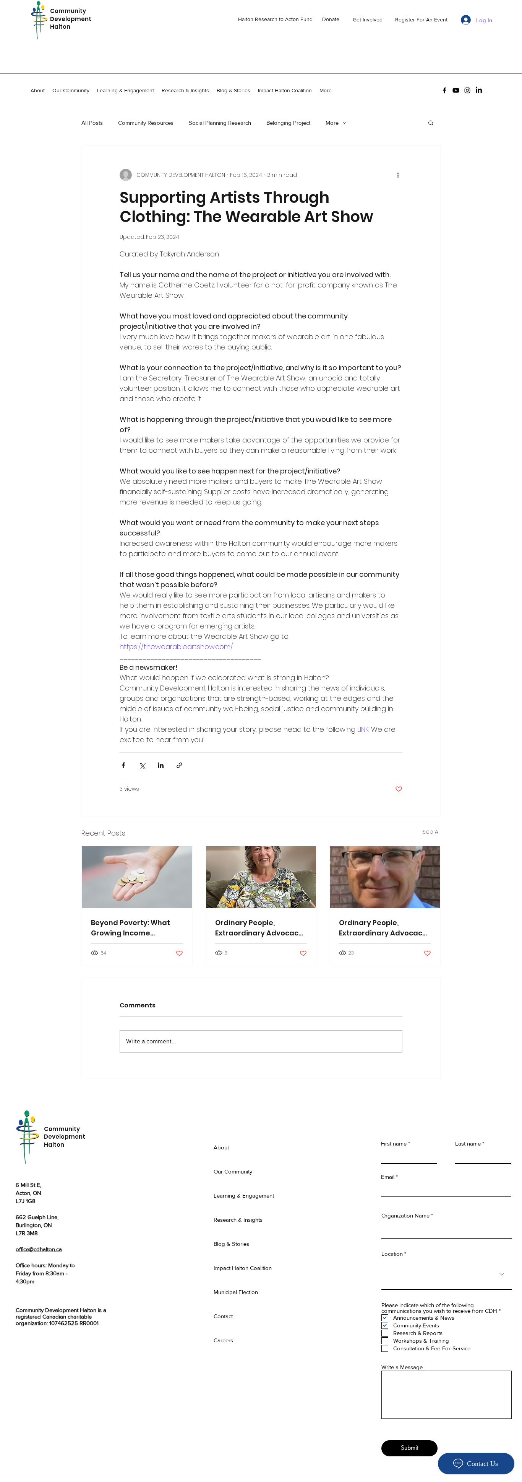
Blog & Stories (231, 1243)
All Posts (92, 122)
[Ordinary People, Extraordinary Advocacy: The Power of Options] (385, 877)
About (221, 1147)
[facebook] (444, 90)
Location (392, 1254)
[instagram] (467, 90)
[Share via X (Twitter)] (142, 765)
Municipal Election (236, 1292)
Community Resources (145, 122)
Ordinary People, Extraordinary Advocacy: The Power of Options (383, 928)
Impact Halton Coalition (243, 1268)
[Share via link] (179, 765)
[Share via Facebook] (123, 765)
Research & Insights (238, 1219)
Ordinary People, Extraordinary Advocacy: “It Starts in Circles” (259, 928)
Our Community (233, 1171)
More (332, 122)
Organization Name (405, 1215)
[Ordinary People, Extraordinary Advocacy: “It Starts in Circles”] (261, 877)
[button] (430, 122)
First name (394, 1143)
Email (387, 1177)
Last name (468, 1143)
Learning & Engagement (244, 1195)
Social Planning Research (220, 122)
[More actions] (397, 175)
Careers (223, 1340)
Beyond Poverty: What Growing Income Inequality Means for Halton (130, 928)
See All (432, 832)
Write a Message (402, 1367)
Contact (223, 1316)
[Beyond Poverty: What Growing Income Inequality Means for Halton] (137, 877)
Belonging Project (288, 122)
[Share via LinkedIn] (160, 765)
